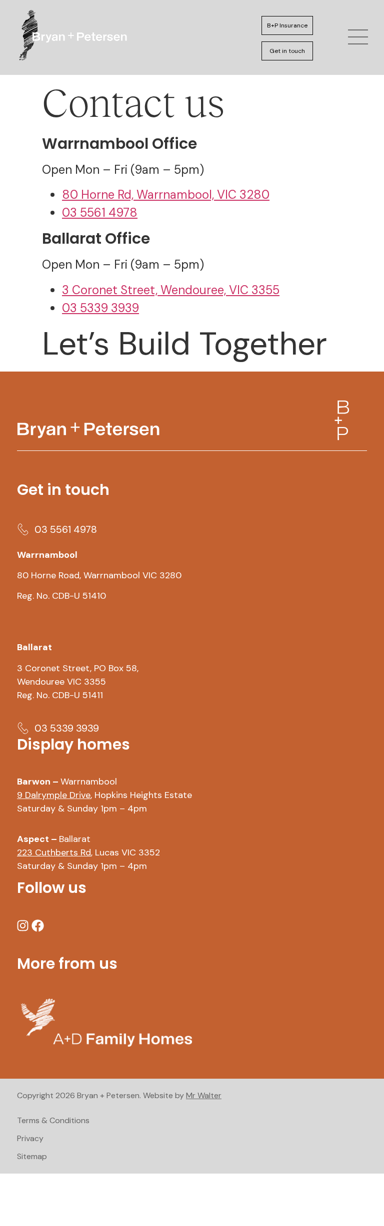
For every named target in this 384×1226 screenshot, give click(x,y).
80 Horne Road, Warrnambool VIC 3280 (99, 575)
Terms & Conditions (53, 1120)
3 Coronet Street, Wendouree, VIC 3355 (171, 290)
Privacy (30, 1138)
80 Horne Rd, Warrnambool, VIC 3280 (166, 194)
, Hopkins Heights (90, 795)
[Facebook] (38, 925)
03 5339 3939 (100, 308)
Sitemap (32, 1156)
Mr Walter (204, 1095)
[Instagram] (23, 925)
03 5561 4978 (100, 212)
